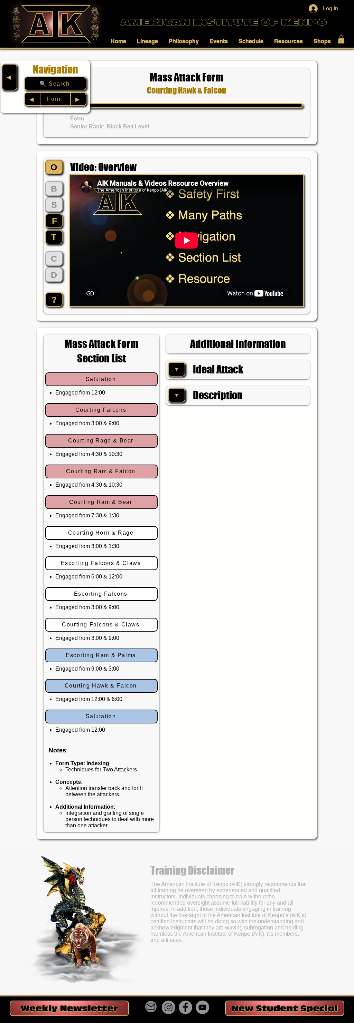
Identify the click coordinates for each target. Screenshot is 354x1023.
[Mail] (151, 1007)
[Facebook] (185, 1007)
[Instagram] (168, 1007)
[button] (120, 41)
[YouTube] (202, 1007)
